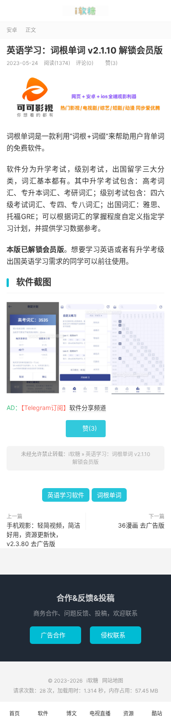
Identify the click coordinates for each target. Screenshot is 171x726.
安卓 (12, 30)
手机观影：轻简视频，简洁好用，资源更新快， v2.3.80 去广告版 (43, 534)
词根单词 (109, 495)
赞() (108, 63)
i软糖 (85, 11)
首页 (14, 713)
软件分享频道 (87, 407)
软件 (43, 713)
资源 (128, 713)
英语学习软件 (65, 495)
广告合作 (55, 635)
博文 (71, 713)
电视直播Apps (99, 718)
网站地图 (112, 680)
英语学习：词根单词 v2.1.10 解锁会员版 (85, 50)
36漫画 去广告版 (141, 525)
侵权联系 (115, 635)
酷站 (157, 713)
